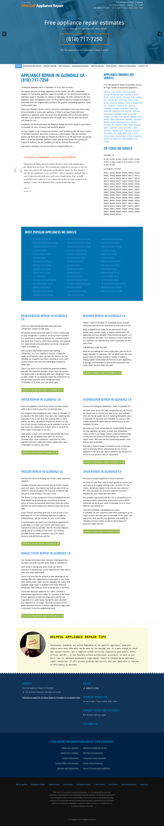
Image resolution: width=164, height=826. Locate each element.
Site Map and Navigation (93, 753)
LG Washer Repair (40, 250)
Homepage (22, 784)
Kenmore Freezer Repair (111, 287)
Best (122, 94)
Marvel (126, 117)
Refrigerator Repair (32, 66)
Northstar (137, 119)
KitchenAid (108, 114)
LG (112, 117)
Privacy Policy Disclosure (93, 763)
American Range (129, 92)
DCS (105, 100)
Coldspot (126, 97)
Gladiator (107, 108)
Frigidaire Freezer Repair (43, 295)
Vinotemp (137, 136)
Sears (120, 128)
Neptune (128, 119)
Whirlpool (117, 139)
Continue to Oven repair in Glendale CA (100, 531)
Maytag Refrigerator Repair (112, 239)
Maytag (133, 117)
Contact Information (70, 758)
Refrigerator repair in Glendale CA (44, 317)
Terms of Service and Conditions (96, 768)
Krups (124, 114)
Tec (115, 133)
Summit (136, 130)
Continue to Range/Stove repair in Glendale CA (41, 616)
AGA (113, 92)
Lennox (107, 117)
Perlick (134, 122)
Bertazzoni (114, 94)
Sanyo (106, 128)
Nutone (107, 122)
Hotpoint (116, 111)
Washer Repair (50, 66)
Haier (131, 108)
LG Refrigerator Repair (110, 243)
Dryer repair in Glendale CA (41, 399)
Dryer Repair (64, 66)
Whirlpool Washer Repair (111, 246)
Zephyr (106, 141)
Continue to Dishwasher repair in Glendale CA (103, 462)
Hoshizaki (107, 111)
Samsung (137, 125)
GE (126, 105)
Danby (139, 97)
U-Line (135, 133)
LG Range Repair (39, 276)
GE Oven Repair (73, 265)
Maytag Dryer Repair (75, 261)
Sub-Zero (128, 130)
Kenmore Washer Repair (77, 250)
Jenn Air (128, 111)
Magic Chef (118, 117)
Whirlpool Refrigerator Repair (79, 243)
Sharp (135, 128)
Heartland (124, 108)
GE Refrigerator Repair (42, 239)
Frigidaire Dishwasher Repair (78, 283)
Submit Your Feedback (69, 753)
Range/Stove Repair (127, 66)
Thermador (108, 133)
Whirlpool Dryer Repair (42, 261)
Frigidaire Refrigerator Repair (45, 246)
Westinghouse (128, 139)
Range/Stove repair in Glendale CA (45, 553)
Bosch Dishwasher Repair (43, 283)
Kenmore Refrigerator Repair (79, 246)
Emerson (113, 103)
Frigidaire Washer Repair (77, 254)
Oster (113, 122)
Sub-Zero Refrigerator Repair (79, 239)
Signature (107, 130)
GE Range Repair (73, 272)
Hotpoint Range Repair (110, 272)
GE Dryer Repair (39, 258)
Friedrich (111, 105)
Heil (136, 108)
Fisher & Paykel (131, 103)
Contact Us (143, 66)
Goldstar (115, 108)
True (129, 133)
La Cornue (132, 114)
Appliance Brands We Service (95, 748)
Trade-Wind (122, 133)
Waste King (108, 139)
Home (18, 66)
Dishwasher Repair (80, 66)
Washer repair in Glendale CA (104, 315)
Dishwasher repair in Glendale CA (107, 399)
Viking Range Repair (75, 276)
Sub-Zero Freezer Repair (77, 291)
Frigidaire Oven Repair (42, 269)
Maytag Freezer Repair (42, 287)
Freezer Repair (97, 66)
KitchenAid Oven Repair (111, 261)
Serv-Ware (128, 128)
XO (136, 139)
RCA (113, 125)
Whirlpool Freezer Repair (43, 291)
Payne (127, 122)
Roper (124, 125)
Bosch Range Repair (109, 269)
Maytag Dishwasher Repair (77, 280)
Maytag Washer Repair (42, 254)
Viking (129, 136)
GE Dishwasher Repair (110, 280)
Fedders (121, 103)
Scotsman (113, 128)
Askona (106, 94)
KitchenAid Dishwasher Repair (113, 283)
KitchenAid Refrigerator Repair (45, 243)
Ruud (130, 125)
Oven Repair (111, 66)
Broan (106, 97)
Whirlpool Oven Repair (42, 265)
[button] (4, 34)
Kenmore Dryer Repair (76, 258)
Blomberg (129, 94)
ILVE (122, 111)
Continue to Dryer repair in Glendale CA (38, 452)
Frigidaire (120, 105)
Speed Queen (117, 130)
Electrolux (123, 100)
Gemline (131, 105)
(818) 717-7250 (82, 39)
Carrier (119, 97)
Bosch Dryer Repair (109, 254)
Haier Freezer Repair (75, 295)
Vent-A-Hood (109, 136)
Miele (139, 117)
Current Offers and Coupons (66, 763)
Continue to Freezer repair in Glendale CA (39, 544)
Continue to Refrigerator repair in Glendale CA (41, 390)
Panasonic (120, 122)
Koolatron (117, 114)
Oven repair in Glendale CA (102, 471)
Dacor (133, 97)
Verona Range (120, 136)
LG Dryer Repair (108, 258)
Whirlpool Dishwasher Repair (44, 280)
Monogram (120, 119)
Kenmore (136, 111)
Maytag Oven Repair (75, 269)
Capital (112, 97)
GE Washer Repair (108, 250)
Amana (118, 92)
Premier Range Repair (42, 272)
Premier (107, 125)
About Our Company (70, 748)
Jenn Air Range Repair (110, 276)
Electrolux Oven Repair (110, 265)
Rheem (118, 125)
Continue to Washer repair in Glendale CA (101, 373)
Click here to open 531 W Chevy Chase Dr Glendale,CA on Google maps (51, 698)
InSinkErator (113, 100)
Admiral (107, 92)
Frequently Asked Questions (94, 758)
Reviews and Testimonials (68, 768)
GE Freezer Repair (74, 287)
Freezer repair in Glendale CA (42, 471)
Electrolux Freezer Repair (111, 291)
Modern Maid (109, 119)
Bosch (136, 94)
